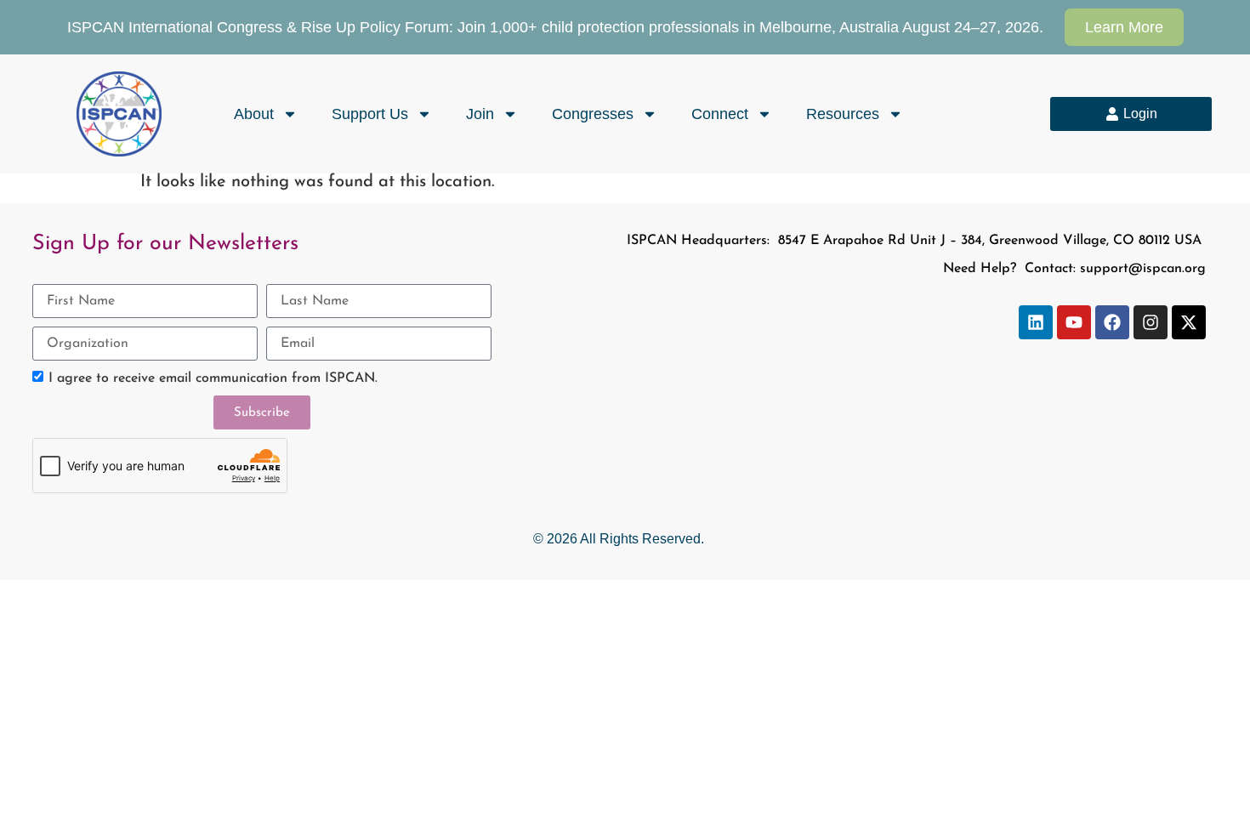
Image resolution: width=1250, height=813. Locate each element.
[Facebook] (1112, 322)
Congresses (593, 113)
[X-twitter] (1189, 322)
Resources (842, 113)
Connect (719, 113)
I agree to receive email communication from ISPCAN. (213, 379)
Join (480, 113)
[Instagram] (1151, 322)
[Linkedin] (1036, 322)
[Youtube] (1074, 322)
